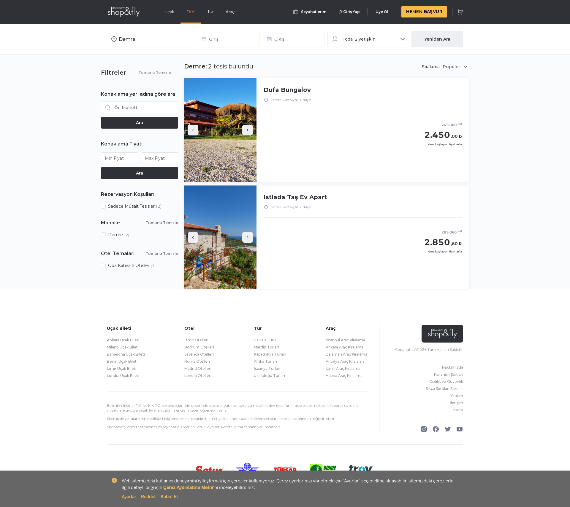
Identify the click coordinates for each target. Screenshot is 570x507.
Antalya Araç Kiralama (345, 361)
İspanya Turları (267, 368)
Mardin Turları (266, 347)
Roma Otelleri (197, 361)
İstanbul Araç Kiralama (345, 340)
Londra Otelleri (197, 375)
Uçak (169, 12)
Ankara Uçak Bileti (123, 340)
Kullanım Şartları (448, 374)
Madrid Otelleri (197, 368)
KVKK (458, 410)
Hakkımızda (452, 367)
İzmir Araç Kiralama (343, 368)
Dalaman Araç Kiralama (346, 354)
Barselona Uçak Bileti (126, 354)
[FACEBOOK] (435, 429)
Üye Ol (382, 11)
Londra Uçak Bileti (123, 375)
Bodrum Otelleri (199, 347)
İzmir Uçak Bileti (121, 368)
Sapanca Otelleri (199, 354)
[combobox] (155, 39)
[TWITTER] (447, 429)
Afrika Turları (265, 361)
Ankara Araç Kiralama (344, 347)
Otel (190, 12)
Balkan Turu (265, 340)
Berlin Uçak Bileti (122, 361)
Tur (210, 12)
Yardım (457, 396)
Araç (230, 12)
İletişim (456, 403)
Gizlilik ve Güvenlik (446, 381)
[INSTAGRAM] (424, 429)
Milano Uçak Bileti (123, 347)
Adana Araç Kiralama (344, 375)
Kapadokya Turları (270, 354)
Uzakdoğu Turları (269, 375)
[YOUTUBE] (459, 429)
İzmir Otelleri (196, 340)
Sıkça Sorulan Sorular (444, 388)
